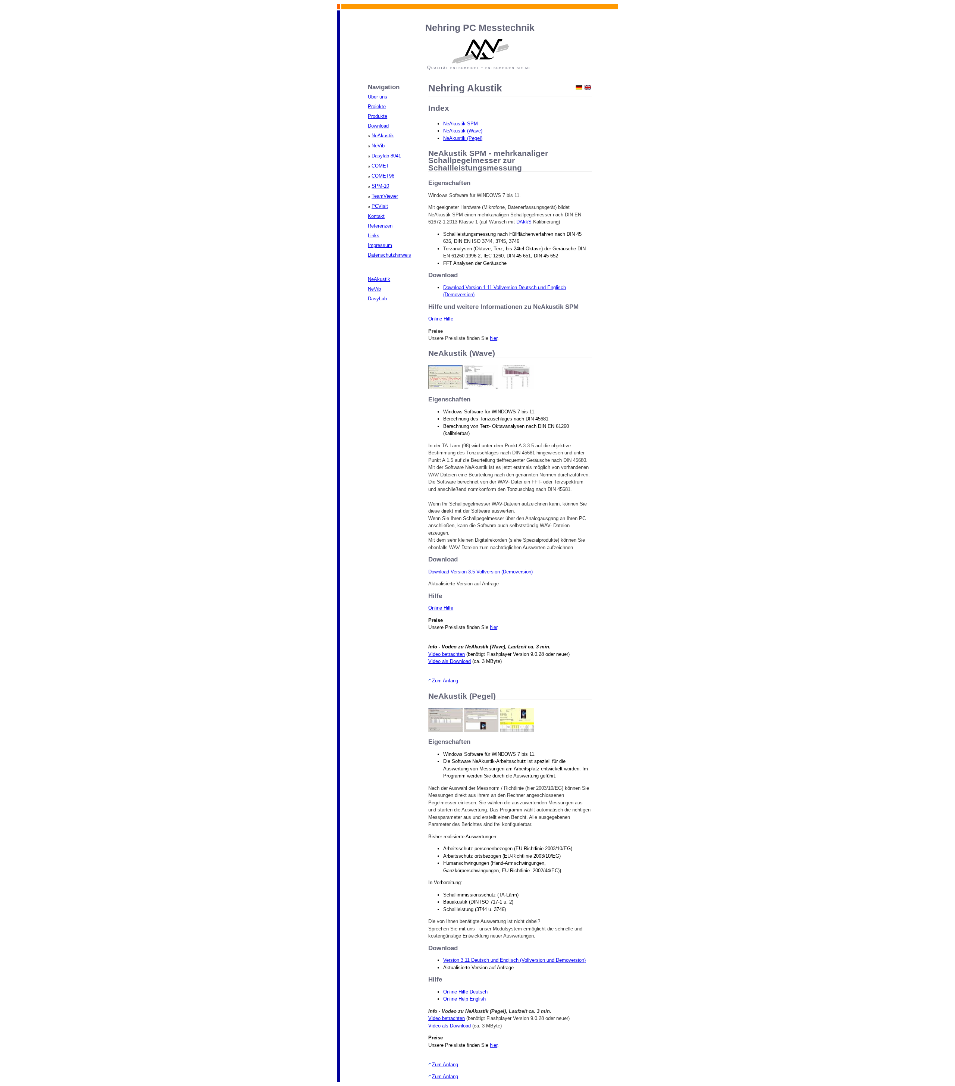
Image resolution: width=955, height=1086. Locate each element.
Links (373, 235)
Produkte (377, 116)
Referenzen (380, 226)
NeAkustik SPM (460, 123)
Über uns (377, 97)
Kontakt (376, 216)
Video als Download (449, 661)
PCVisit (380, 206)
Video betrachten (446, 654)
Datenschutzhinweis (389, 255)
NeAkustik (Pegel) (462, 138)
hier (493, 338)
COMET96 (383, 176)
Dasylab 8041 (386, 156)
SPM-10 (380, 186)
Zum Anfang (445, 680)
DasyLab (377, 298)
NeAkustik (383, 135)
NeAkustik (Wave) (462, 131)
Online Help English (464, 999)
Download (378, 126)
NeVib (378, 145)
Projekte (377, 106)
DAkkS (524, 222)
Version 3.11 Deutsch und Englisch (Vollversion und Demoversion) (514, 960)
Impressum (380, 245)
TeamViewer (385, 196)
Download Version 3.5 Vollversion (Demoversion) (480, 572)
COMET (380, 166)
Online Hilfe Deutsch (465, 992)
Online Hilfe (440, 319)
